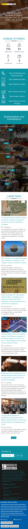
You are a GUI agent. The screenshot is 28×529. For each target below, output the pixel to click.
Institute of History (7, 491)
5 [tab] (18, 30)
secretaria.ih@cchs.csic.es (8, 0)
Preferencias (18, 519)
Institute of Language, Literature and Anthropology (11, 494)
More (11, 129)
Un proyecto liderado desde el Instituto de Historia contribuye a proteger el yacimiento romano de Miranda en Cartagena (13, 221)
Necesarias (4, 519)
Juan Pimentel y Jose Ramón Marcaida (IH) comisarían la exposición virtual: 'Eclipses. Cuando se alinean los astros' (13, 260)
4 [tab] (16, 30)
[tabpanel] (14, 15)
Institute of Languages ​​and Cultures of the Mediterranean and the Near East (12, 498)
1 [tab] (10, 30)
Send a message (7, 455)
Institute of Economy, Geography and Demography (11, 487)
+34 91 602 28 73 (6, 2)
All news (14, 437)
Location (18, 455)
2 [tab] (12, 30)
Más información (5, 516)
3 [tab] (14, 30)
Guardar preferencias (6, 522)
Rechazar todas (14, 526)
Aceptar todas (5, 526)
